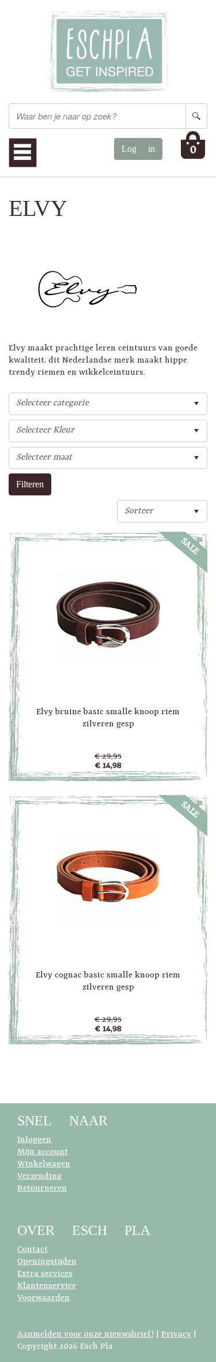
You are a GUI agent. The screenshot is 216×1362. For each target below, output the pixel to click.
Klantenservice (46, 1286)
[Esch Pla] (108, 52)
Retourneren (42, 1188)
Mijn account (42, 1152)
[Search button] (196, 116)
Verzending (39, 1176)
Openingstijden (47, 1262)
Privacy (176, 1334)
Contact (32, 1250)
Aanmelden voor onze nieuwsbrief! (85, 1334)
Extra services (45, 1274)
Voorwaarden (43, 1298)
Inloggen (34, 1140)
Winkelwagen (43, 1164)
